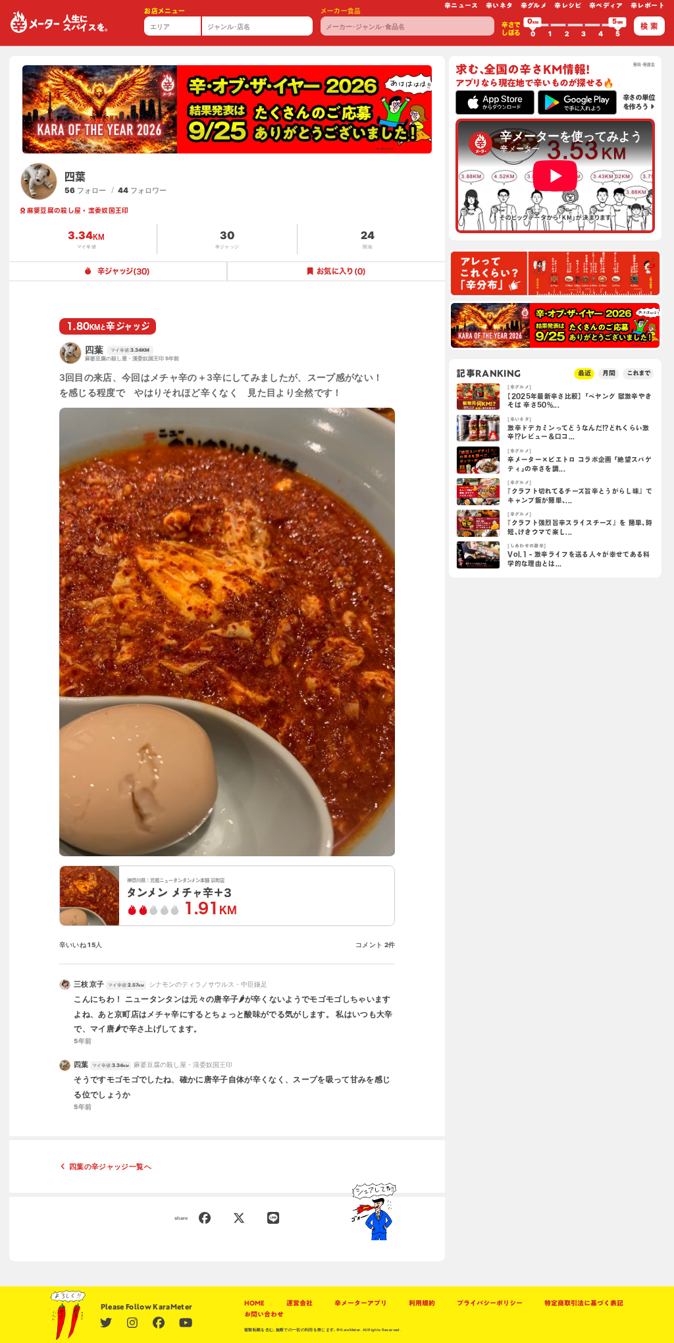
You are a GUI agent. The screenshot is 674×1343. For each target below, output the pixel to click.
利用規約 (422, 1303)
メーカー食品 (341, 11)
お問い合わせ (264, 1314)
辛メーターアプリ (360, 1303)
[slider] (532, 25)
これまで (638, 373)
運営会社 (299, 1303)
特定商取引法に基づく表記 (583, 1303)
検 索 (649, 26)
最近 (584, 373)
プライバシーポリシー (490, 1303)
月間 (608, 373)
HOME (254, 1303)
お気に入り (341, 271)
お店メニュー (164, 11)
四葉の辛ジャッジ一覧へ (110, 1166)
